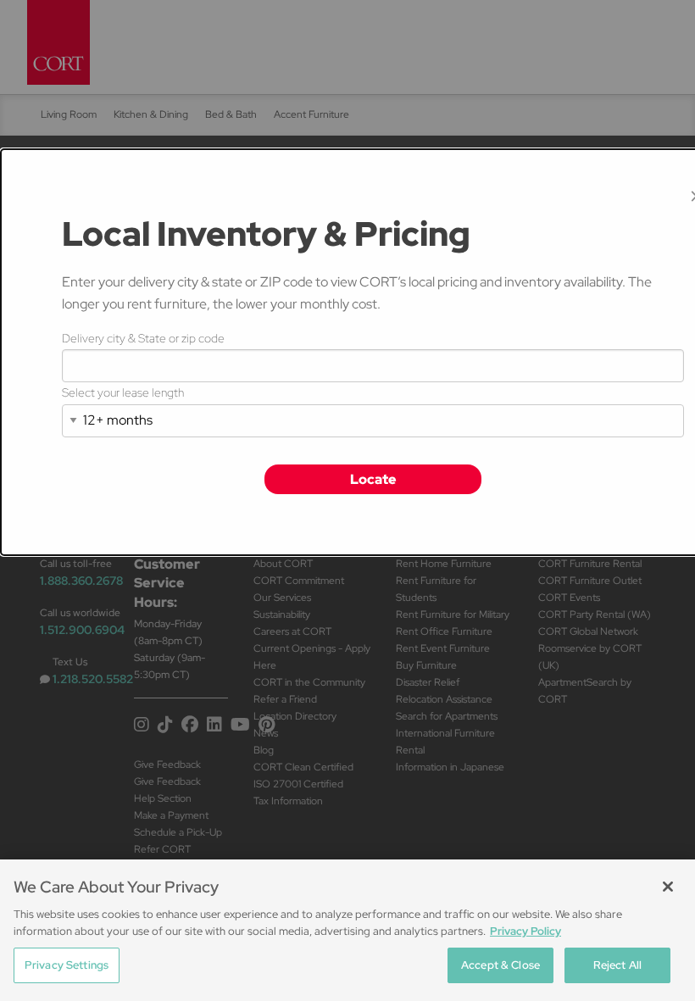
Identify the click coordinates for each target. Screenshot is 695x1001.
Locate (373, 479)
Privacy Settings (66, 965)
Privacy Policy (525, 931)
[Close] (668, 886)
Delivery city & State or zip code (143, 338)
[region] (347, 930)
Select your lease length (123, 392)
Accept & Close (500, 965)
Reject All (617, 965)
